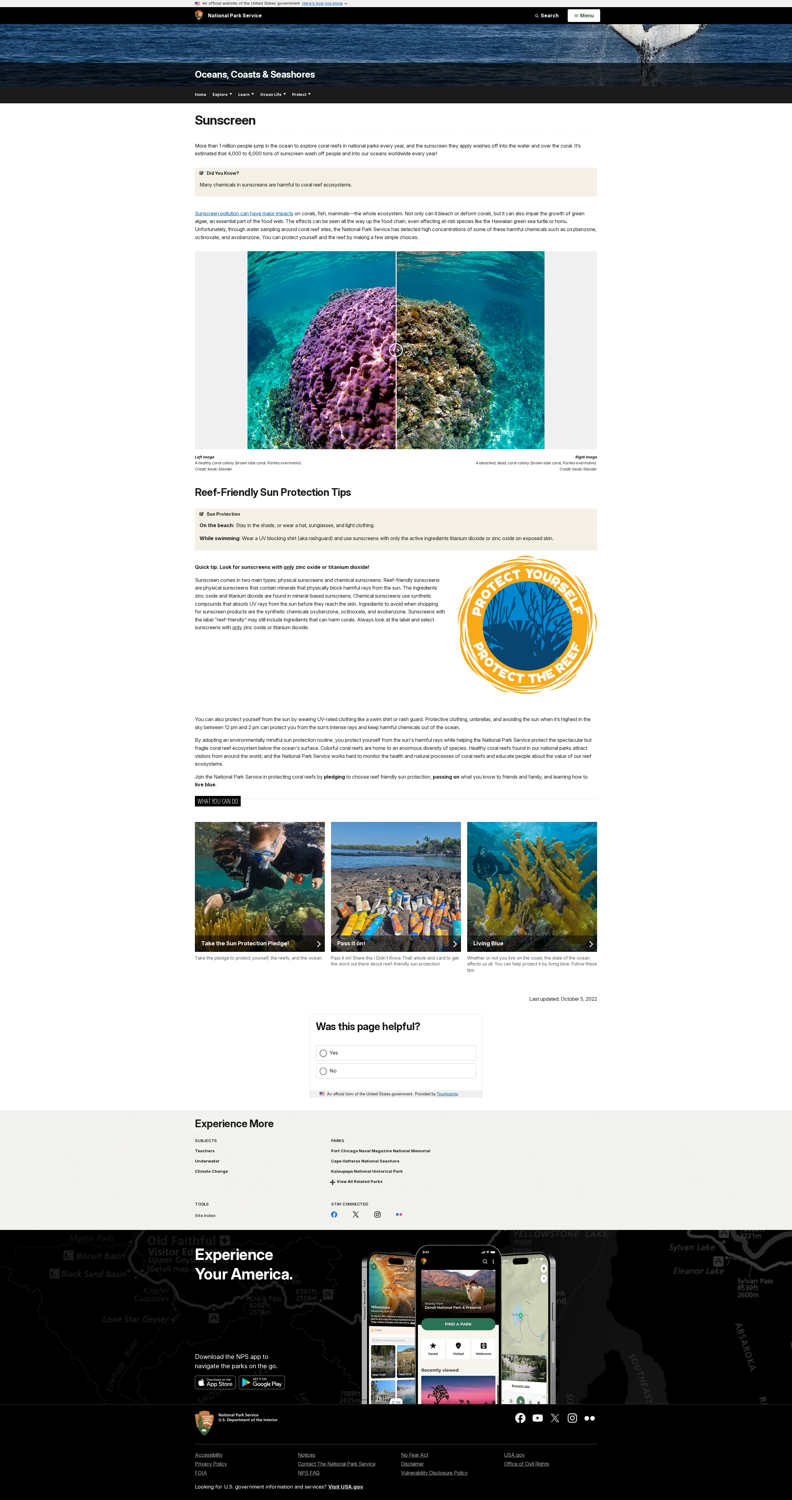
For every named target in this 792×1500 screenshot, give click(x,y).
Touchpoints (447, 1094)
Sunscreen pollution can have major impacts (244, 213)
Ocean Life (271, 94)
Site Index (205, 1215)
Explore (220, 94)
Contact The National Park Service (337, 1464)
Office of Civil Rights (526, 1464)
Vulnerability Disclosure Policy (434, 1473)
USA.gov (514, 1455)
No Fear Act (414, 1455)
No (333, 1071)
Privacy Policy (211, 1464)
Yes (333, 1053)
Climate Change (211, 1171)
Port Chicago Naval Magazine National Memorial (380, 1150)
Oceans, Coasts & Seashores (255, 74)
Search (549, 15)
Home (200, 94)
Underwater (207, 1160)
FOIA (201, 1473)
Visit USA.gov (345, 1487)
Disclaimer (412, 1464)
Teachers (205, 1150)
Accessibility (209, 1455)
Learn (244, 94)
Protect (299, 94)
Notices (306, 1455)
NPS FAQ (309, 1473)
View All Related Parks (360, 1181)
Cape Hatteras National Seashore (365, 1160)
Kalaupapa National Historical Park (367, 1171)
